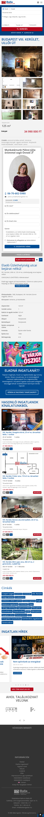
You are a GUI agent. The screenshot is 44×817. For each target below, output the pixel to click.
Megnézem (37, 449)
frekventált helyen (17, 529)
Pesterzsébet (18, 611)
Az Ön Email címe (11, 221)
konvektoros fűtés (28, 443)
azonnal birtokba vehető (16, 140)
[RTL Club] (11, 710)
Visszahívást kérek (22, 246)
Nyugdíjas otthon (8, 615)
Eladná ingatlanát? (22, 764)
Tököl (31, 604)
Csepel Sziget (7, 593)
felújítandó (32, 142)
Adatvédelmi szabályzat (22, 780)
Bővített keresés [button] (16, 32)
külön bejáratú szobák (28, 485)
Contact (23, 782)
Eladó (6, 9)
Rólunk (22, 769)
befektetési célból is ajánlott (31, 442)
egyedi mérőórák (22, 142)
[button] (40, 815)
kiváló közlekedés (7, 144)
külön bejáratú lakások (18, 571)
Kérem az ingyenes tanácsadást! (22, 392)
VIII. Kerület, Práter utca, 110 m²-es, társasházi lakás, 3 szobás (20, 477)
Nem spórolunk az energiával (16, 661)
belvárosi (28, 140)
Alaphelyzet (28, 32)
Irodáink (22, 771)
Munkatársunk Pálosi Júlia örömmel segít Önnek (20, 151)
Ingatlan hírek (15, 631)
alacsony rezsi (6, 443)
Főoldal (22, 762)
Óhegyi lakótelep (8, 597)
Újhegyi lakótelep (8, 608)
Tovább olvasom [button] (21, 286)
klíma (29, 615)
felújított (25, 529)
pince (25, 144)
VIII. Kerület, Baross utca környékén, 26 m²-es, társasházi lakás (20, 521)
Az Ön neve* (9, 206)
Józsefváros (18, 594)
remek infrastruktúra (34, 571)
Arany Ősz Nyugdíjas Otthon (22, 785)
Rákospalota (36, 611)
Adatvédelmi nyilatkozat (22, 778)
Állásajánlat (36, 608)
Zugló (39, 600)
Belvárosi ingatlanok (10, 604)
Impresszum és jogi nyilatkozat (22, 776)
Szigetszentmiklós (23, 608)
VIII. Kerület (37, 593)
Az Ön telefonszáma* (12, 213)
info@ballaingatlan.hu (24, 807)
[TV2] (33, 710)
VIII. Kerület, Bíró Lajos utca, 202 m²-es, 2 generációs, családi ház (18, 563)
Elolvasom (7, 673)
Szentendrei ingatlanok (32, 618)
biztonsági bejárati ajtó (16, 443)
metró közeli (18, 144)
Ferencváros (7, 622)
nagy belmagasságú (12, 487)
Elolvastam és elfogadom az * (21, 241)
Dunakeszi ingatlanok (29, 601)
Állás (22, 773)
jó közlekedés (27, 594)
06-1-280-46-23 (25, 805)
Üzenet (7, 229)
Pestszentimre (21, 615)
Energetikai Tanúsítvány (11, 619)
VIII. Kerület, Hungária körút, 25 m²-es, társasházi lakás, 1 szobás (22, 433)
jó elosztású (23, 604)
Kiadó (13, 9)
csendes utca (13, 573)
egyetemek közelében (15, 485)
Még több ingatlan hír (21, 689)
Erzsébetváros (20, 597)
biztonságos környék (8, 142)
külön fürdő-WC (22, 487)
